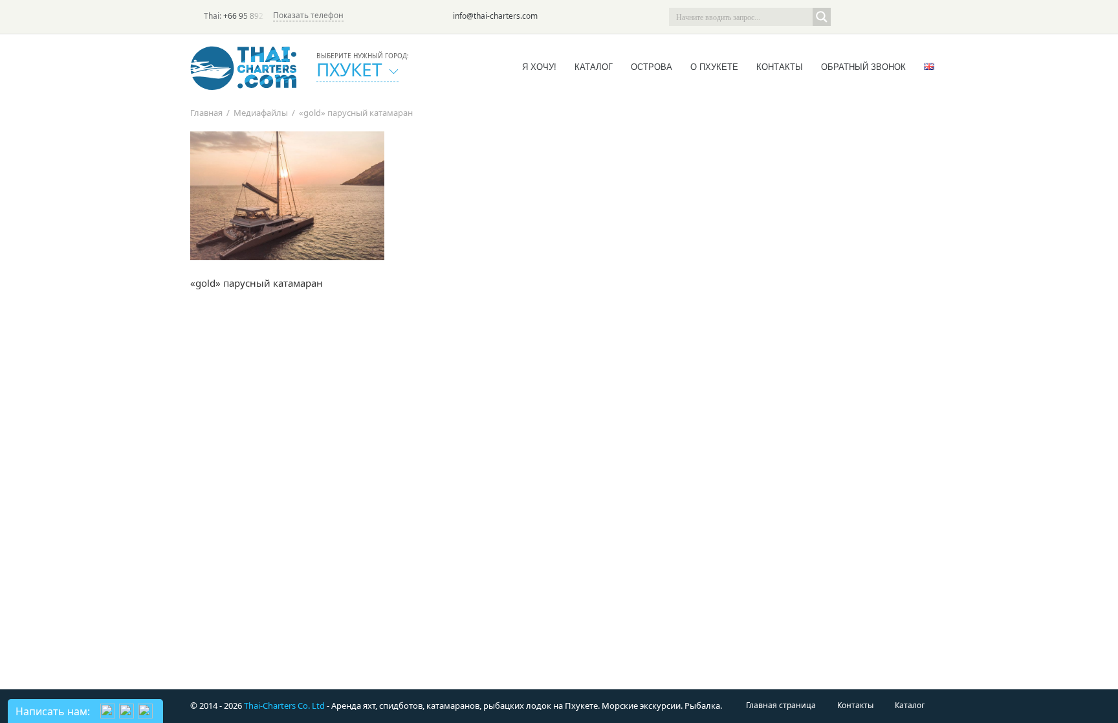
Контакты (779, 67)
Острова (651, 67)
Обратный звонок (863, 67)
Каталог (594, 67)
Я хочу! (539, 67)
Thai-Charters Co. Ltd (284, 705)
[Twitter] (864, 17)
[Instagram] (900, 17)
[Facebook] (882, 17)
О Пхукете (714, 67)
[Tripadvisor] (846, 17)
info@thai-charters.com (495, 15)
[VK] (918, 17)
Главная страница (781, 705)
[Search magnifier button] (822, 17)
